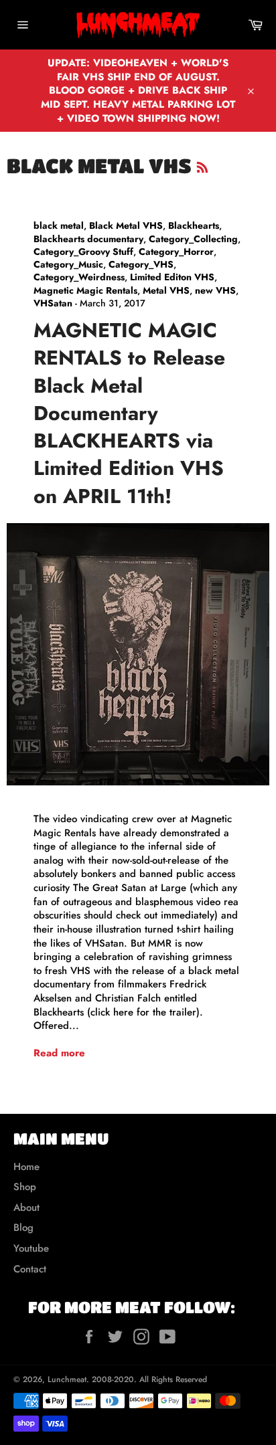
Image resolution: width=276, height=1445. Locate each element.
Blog (23, 1227)
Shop (24, 1186)
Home (26, 1166)
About (26, 1207)
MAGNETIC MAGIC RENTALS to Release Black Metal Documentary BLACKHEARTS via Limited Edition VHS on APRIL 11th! (129, 413)
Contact (29, 1269)
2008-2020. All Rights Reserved (149, 1379)
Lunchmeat (67, 1379)
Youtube (31, 1248)
